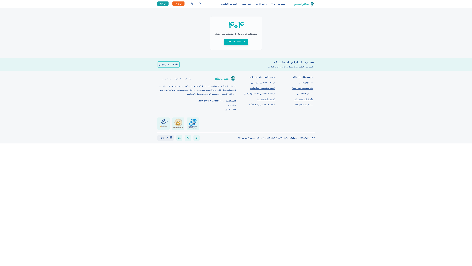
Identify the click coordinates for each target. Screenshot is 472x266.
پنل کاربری (163, 3)
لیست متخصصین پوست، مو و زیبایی (259, 93)
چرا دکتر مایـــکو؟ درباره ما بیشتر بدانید (177, 78)
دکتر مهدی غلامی (306, 82)
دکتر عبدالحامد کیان (304, 93)
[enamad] (163, 123)
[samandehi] (178, 123)
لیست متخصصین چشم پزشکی (262, 104)
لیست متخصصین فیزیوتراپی (263, 82)
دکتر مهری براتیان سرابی (303, 104)
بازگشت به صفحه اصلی (236, 41)
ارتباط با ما (232, 105)
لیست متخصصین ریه (266, 99)
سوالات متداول (230, 109)
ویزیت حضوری (246, 4)
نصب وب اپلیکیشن (229, 4)
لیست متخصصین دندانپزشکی (262, 88)
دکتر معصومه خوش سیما (302, 88)
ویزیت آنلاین (261, 4)
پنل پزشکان (178, 3)
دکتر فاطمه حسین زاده (303, 99)
